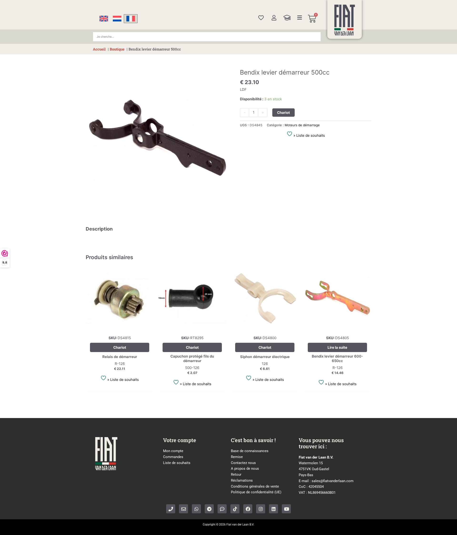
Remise (237, 457)
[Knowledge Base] (287, 17)
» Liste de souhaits (309, 135)
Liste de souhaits (176, 463)
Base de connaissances (249, 451)
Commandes (173, 457)
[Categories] (299, 17)
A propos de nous (245, 468)
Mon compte (173, 451)
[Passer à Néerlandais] (117, 19)
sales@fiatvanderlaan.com (332, 481)
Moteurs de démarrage (302, 125)
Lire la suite (337, 347)
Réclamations (242, 480)
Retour (236, 474)
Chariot (283, 112)
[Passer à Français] (130, 19)
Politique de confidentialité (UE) (256, 492)
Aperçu (120, 328)
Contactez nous (243, 463)
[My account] (274, 17)
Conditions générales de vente (255, 486)
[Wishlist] (261, 17)
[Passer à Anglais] (103, 19)
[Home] (345, 20)
